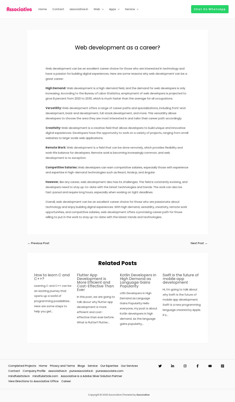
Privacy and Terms (62, 366)
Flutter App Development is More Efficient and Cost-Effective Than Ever (95, 282)
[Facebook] (197, 366)
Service (130, 9)
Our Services (129, 366)
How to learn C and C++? (52, 276)
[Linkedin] (172, 366)
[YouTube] (210, 366)
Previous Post (38, 243)
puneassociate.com (109, 371)
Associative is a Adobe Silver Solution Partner (91, 376)
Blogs (81, 366)
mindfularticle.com (45, 376)
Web (97, 9)
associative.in (79, 9)
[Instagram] (185, 366)
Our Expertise (109, 366)
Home (43, 9)
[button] (102, 9)
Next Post (199, 243)
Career (66, 381)
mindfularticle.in (19, 376)
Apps (112, 9)
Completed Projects (22, 366)
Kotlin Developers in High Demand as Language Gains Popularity (138, 280)
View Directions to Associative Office (33, 381)
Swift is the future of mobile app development (181, 278)
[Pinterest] (222, 366)
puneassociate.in (81, 371)
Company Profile (34, 371)
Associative (142, 394)
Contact (58, 9)
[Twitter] (160, 366)
